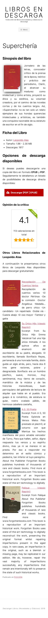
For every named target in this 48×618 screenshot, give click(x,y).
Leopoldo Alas (21, 140)
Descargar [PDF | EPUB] (24, 192)
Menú (25, 29)
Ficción (18, 577)
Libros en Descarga (24, 12)
